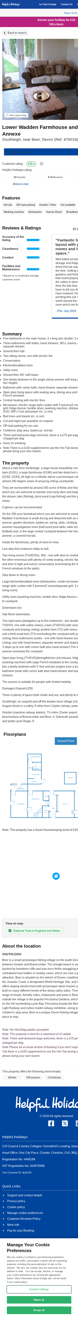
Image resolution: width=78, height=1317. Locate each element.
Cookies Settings (39, 1289)
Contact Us (67, 4)
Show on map (20, 183)
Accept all (39, 1310)
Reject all (39, 1299)
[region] (39, 1277)
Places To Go (70, 13)
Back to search (17, 32)
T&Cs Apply (56, 24)
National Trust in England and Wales (36, 930)
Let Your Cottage (47, 4)
